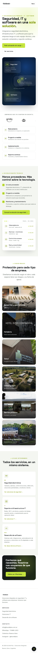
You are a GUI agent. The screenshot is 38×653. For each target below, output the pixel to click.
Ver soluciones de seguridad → (13, 492)
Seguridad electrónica (9, 611)
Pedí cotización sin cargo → (13, 45)
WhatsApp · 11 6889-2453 (10, 630)
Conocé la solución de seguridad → (16, 212)
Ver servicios (8, 51)
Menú (33, 4)
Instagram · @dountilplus (10, 636)
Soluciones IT (6, 614)
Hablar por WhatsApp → (16, 574)
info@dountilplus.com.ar (9, 627)
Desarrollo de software (9, 617)
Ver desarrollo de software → (13, 546)
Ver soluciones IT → (10, 519)
